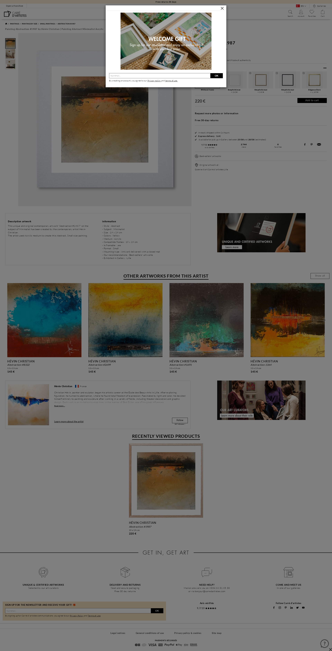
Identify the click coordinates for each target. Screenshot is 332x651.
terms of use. (171, 80)
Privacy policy (154, 80)
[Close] (222, 8)
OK (216, 75)
